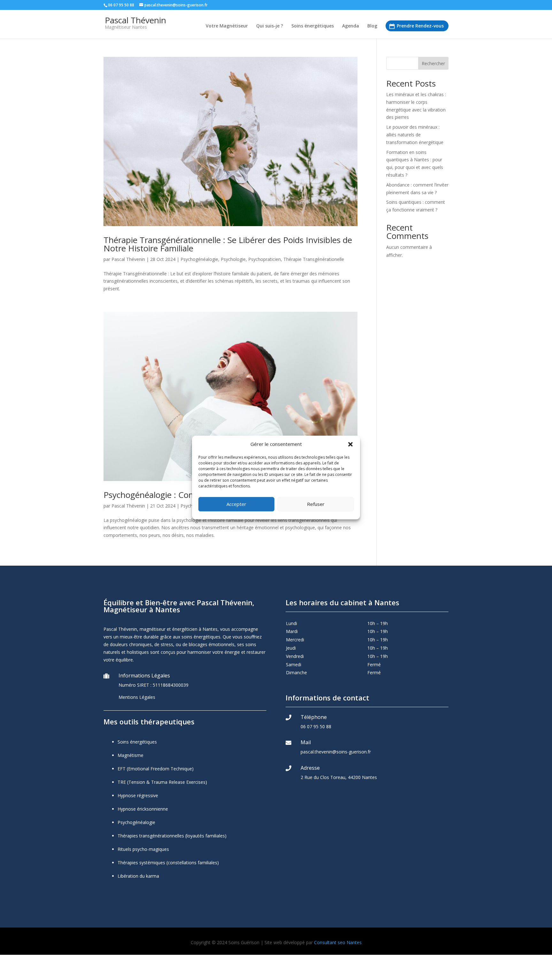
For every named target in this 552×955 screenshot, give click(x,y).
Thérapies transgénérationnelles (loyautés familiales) (172, 836)
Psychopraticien (264, 259)
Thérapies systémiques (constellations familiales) (168, 863)
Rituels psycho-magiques (143, 849)
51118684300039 (170, 685)
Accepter (236, 504)
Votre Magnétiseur (227, 26)
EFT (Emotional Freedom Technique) (156, 769)
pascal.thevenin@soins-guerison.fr (336, 752)
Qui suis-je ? (269, 26)
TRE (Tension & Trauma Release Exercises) (162, 782)
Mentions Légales (137, 697)
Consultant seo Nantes (338, 942)
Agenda (350, 26)
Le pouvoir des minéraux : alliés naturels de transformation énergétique (414, 134)
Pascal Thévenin (128, 259)
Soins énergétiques (312, 26)
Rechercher (433, 63)
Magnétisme (130, 755)
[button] (350, 444)
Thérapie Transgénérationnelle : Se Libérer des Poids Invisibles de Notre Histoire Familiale (227, 244)
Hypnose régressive (138, 795)
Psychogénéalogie (199, 259)
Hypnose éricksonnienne (143, 809)
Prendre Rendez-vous (420, 26)
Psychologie (233, 259)
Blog (372, 26)
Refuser (316, 504)
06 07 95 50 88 (316, 726)
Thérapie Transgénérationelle (313, 259)
